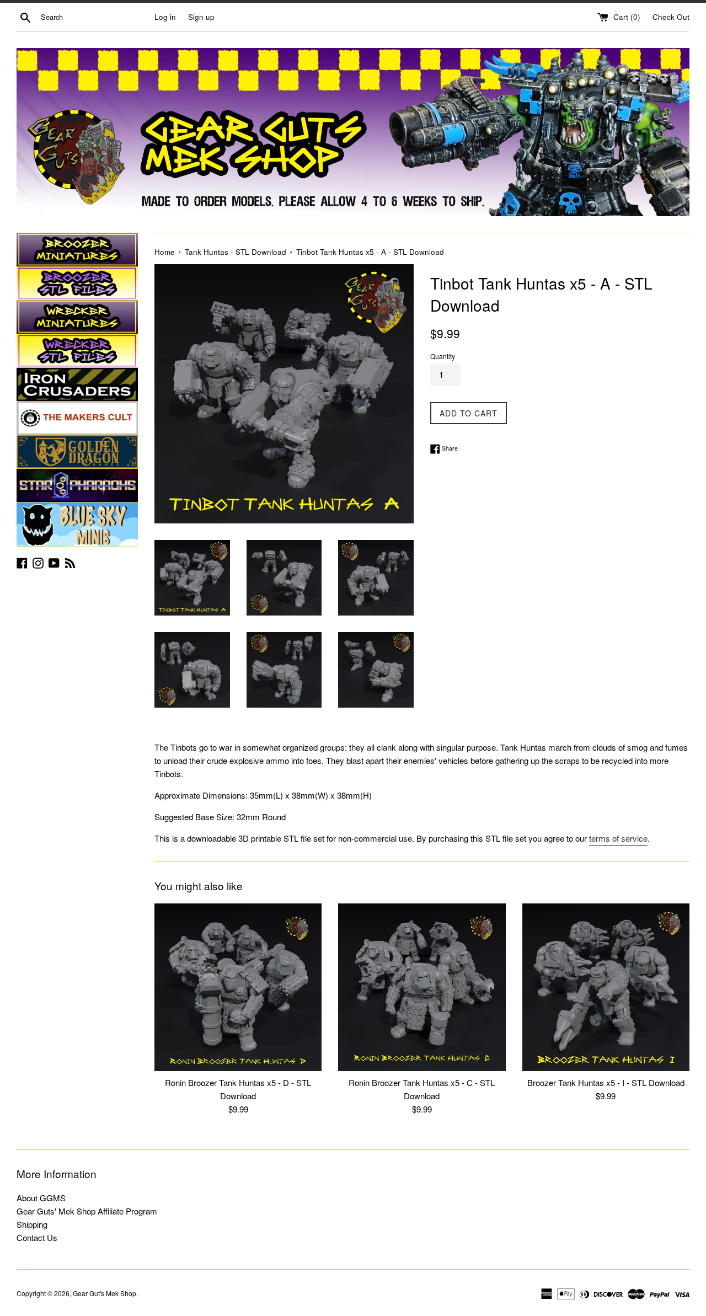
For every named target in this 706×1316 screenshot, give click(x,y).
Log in (165, 17)
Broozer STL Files (77, 283)
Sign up (201, 17)
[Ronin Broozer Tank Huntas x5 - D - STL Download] (238, 987)
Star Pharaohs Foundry (77, 485)
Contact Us (37, 1237)
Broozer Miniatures (77, 249)
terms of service (618, 838)
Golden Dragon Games (77, 451)
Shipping (32, 1224)
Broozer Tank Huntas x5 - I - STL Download (605, 1083)
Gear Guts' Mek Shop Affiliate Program (87, 1211)
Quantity (442, 356)
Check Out (670, 17)
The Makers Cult (77, 418)
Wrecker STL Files (77, 350)
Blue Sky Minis (77, 524)
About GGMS (41, 1197)
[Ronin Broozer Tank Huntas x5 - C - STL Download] (421, 987)
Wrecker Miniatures (77, 317)
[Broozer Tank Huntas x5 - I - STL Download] (605, 987)
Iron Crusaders (77, 384)
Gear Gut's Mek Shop (104, 1293)
